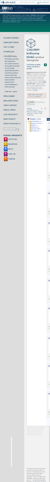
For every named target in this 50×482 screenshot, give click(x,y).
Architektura (32, 110)
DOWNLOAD (8, 52)
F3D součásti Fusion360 (12, 66)
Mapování (30, 113)
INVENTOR (12, 144)
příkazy (42, 20)
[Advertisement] (29, 452)
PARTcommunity (10, 87)
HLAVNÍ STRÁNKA (11, 38)
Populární (35, 89)
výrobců (35, 90)
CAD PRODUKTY (10, 114)
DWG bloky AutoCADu (12, 59)
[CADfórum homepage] (7, 10)
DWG (44, 82)
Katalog (29, 108)
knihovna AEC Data (11, 75)
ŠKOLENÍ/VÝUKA (10, 101)
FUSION (11, 159)
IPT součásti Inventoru (12, 63)
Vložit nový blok (36, 95)
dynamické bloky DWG (11, 70)
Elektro (40, 112)
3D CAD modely (9, 68)
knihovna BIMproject (11, 84)
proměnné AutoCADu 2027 (11, 22)
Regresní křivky (16, 20)
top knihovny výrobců (11, 73)
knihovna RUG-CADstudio (13, 77)
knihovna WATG (9, 80)
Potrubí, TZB (38, 113)
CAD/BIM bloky (10, 56)
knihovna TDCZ (9, 82)
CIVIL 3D (12, 154)
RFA (28, 84)
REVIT (10, 149)
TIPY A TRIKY (8, 47)
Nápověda (32, 104)
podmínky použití (39, 480)
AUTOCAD (12, 139)
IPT (31, 84)
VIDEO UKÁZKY (10, 105)
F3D (34, 84)
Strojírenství (30, 115)
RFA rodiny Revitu (10, 61)
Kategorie (33, 119)
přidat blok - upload (11, 91)
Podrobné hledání (40, 102)
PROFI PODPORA (10, 123)
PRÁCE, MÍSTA (9, 110)
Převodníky (29, 20)
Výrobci (39, 119)
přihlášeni (37, 96)
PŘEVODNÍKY (9, 96)
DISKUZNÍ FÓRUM (11, 42)
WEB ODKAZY (9, 119)
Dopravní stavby (32, 112)
